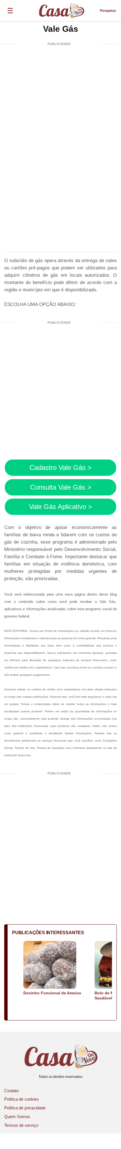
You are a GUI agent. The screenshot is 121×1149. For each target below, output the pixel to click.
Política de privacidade (25, 1107)
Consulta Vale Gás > (60, 487)
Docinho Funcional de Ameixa (52, 993)
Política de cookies (21, 1099)
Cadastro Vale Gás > (60, 467)
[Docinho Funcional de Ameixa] (49, 965)
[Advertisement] (60, 114)
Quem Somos (17, 1116)
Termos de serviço (21, 1125)
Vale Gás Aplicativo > (60, 506)
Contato (11, 1090)
